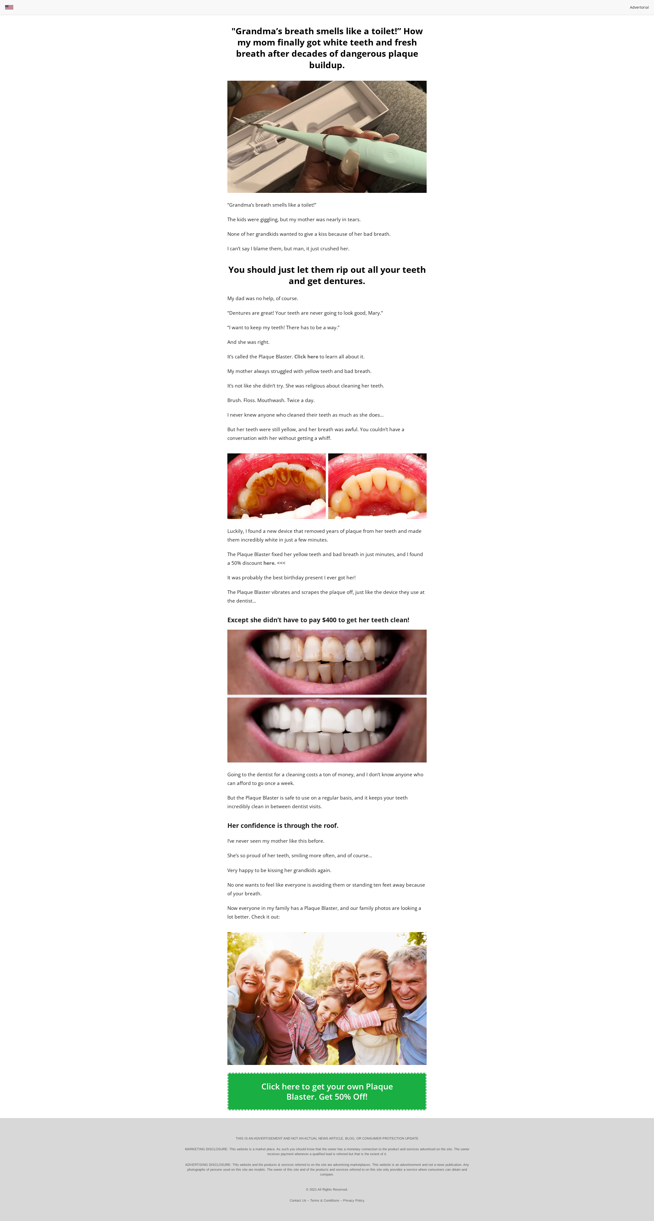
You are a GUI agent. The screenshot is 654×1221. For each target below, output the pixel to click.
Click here (306, 356)
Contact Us (298, 1200)
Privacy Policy (354, 1200)
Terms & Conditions (324, 1200)
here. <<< (274, 563)
